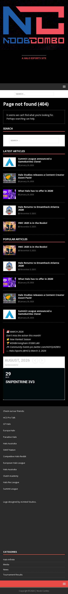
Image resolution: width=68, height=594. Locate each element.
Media (6, 564)
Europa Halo (9, 430)
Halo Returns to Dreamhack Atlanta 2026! (38, 208)
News (6, 569)
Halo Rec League (11, 482)
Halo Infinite (9, 559)
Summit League (10, 488)
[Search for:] (34, 93)
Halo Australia (10, 443)
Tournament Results (13, 574)
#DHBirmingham (19, 343)
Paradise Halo (10, 437)
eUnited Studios (28, 501)
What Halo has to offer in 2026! (35, 190)
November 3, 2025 (28, 213)
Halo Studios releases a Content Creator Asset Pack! (41, 176)
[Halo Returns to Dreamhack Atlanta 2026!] (9, 210)
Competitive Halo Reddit (14, 456)
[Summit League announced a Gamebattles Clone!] (9, 162)
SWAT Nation (9, 449)
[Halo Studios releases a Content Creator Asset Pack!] (9, 178)
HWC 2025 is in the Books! (32, 222)
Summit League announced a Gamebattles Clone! (35, 160)
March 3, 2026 (38, 350)
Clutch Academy (10, 475)
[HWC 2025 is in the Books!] (9, 226)
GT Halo (7, 423)
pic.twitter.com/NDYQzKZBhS (45, 346)
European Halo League (14, 462)
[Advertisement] (35, 72)
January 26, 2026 (27, 165)
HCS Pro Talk (9, 417)
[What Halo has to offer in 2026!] (9, 194)
